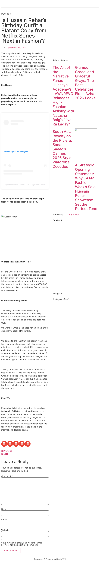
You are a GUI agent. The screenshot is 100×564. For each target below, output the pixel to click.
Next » (76, 214)
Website (5, 530)
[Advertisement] (75, 34)
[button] (50, 7)
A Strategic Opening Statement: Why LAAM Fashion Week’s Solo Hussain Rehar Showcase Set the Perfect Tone (86, 187)
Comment (7, 476)
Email (4, 519)
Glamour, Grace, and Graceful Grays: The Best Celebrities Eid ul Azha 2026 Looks (85, 82)
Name (4, 509)
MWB (63, 559)
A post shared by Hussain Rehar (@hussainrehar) (25, 185)
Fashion (6, 13)
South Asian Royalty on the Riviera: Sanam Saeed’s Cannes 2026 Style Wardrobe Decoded (63, 149)
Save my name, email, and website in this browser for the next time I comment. (21, 544)
